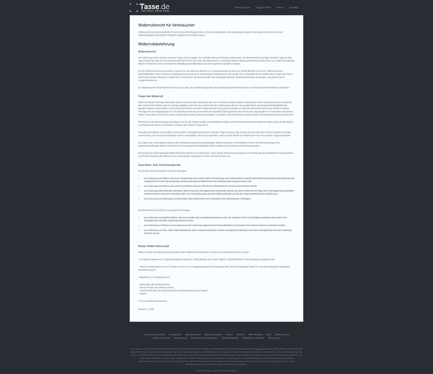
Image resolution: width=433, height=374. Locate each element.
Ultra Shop (274, 338)
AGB (268, 334)
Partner (240, 334)
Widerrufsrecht (161, 338)
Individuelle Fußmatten (204, 338)
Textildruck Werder (253, 338)
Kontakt (293, 7)
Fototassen (175, 334)
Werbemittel (256, 334)
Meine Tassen (242, 7)
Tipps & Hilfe (263, 7)
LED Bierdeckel (229, 338)
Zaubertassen (193, 334)
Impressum (180, 338)
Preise (280, 7)
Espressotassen (213, 334)
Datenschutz (282, 334)
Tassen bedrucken (154, 334)
